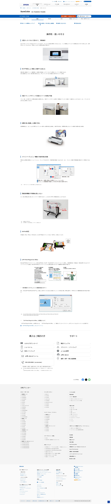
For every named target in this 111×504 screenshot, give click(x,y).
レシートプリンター (22, 492)
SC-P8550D (23, 408)
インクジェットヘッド (59, 477)
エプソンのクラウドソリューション (76, 453)
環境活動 (71, 437)
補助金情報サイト (73, 456)
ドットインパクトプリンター (24, 491)
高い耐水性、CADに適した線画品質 (47, 24)
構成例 (49, 18)
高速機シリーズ (24, 418)
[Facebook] (83, 380)
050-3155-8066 (29, 362)
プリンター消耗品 (39, 480)
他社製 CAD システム (49, 451)
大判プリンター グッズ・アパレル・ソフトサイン (44, 472)
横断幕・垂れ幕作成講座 (74, 451)
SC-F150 (46, 424)
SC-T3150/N (24, 425)
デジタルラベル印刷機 (40, 475)
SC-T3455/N (24, 421)
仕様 (61, 18)
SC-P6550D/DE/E (24, 410)
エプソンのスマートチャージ (24, 485)
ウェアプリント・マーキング (75, 417)
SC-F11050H (47, 416)
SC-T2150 (23, 426)
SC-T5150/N (24, 423)
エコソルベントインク (48, 402)
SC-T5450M (23, 436)
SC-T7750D (23, 413)
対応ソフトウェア (47, 444)
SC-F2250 (47, 429)
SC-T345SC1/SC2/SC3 (25, 444)
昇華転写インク (47, 414)
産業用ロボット (58, 470)
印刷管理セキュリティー (40, 497)
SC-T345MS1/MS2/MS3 (25, 447)
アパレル (72, 420)
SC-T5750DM (24, 434)
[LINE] (89, 380)
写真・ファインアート (74, 414)
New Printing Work (73, 444)
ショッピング (77, 472)
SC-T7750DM (24, 433)
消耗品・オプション (73, 18)
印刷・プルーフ (73, 412)
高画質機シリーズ (24, 394)
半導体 (57, 482)
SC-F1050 (47, 430)
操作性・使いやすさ (62, 23)
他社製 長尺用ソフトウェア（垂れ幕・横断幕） (53, 453)
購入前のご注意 (72, 458)
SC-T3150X (23, 428)
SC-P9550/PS (24, 397)
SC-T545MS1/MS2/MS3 (25, 446)
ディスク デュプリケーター (41, 492)
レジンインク (47, 399)
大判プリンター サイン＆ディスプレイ (42, 470)
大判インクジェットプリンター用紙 (76, 400)
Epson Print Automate (74, 449)
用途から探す (72, 405)
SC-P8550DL (24, 407)
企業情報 (76, 473)
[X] (86, 380)
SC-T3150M (23, 439)
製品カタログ (72, 439)
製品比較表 (72, 394)
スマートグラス (39, 486)
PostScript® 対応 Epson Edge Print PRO (52, 448)
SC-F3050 (47, 427)
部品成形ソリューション (59, 473)
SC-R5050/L (47, 400)
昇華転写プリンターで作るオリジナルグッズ (78, 446)
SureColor (25, 11)
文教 (71, 411)
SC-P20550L (24, 395)
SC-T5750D (23, 415)
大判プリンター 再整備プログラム (76, 428)
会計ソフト (38, 495)
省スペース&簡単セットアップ (28, 23)
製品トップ (25, 18)
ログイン (81, 1)
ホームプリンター (22, 473)
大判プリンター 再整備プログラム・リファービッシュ (79, 425)
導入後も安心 (78, 23)
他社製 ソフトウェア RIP (49, 456)
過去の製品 (72, 442)
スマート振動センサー (59, 472)
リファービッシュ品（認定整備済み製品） (77, 429)
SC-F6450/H (47, 419)
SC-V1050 (47, 397)
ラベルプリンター (22, 494)
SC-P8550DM (24, 431)
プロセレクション (22, 480)
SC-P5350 (23, 400)
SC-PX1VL (23, 402)
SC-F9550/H (47, 417)
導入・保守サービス (85, 18)
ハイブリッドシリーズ (25, 405)
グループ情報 (54, 1)
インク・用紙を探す (73, 396)
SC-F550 (46, 422)
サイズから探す (72, 392)
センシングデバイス (59, 485)
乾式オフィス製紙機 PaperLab (41, 494)
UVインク (47, 394)
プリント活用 (77, 469)
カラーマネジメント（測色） (49, 435)
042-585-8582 (38, 362)
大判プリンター (25, 387)
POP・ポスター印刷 (74, 409)
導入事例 (71, 434)
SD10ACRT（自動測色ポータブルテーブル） (52, 439)
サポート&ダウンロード (79, 470)
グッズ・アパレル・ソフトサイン (50, 412)
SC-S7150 (47, 407)
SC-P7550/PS (24, 399)
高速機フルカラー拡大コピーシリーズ (27, 441)
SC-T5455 (23, 420)
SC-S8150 (47, 405)
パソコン (38, 489)
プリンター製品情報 (41, 482)
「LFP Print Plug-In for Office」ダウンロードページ (32, 325)
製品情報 (22, 466)
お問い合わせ (59, 1)
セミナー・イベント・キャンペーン (70, 1)
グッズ (72, 419)
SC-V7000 (47, 395)
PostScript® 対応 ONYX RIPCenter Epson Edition (53, 450)
